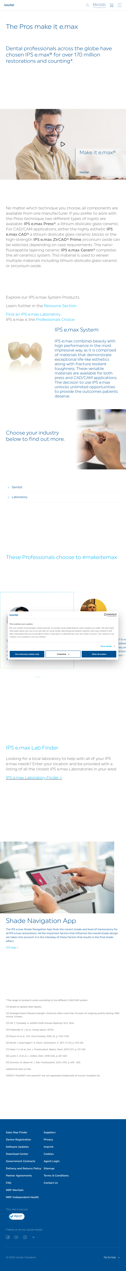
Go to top (110, 1257)
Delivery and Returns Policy (23, 1168)
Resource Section (60, 306)
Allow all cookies (99, 654)
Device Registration (18, 1139)
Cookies (49, 1154)
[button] (63, 144)
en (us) (99, 5)
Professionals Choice (55, 320)
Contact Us (51, 1183)
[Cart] (112, 5)
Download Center (17, 1154)
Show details (106, 646)
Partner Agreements (19, 1175)
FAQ (8, 1183)
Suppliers (50, 1132)
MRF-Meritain (15, 1190)
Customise (61, 654)
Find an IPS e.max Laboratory (33, 315)
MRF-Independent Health (22, 1197)
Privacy (48, 1139)
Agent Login (52, 1161)
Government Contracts (20, 1161)
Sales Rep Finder (16, 1132)
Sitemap (49, 1168)
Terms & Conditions (56, 1175)
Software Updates (17, 1147)
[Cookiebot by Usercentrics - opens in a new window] (106, 615)
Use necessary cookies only (27, 654)
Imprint (48, 1147)
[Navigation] (120, 5)
